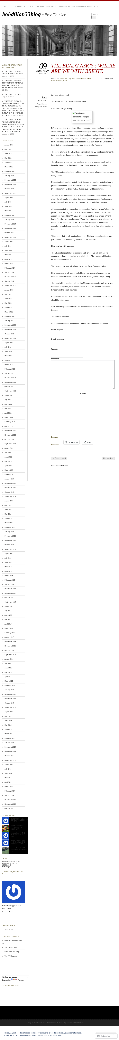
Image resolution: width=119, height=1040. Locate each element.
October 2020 (9, 439)
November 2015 (10, 698)
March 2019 (8, 523)
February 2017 (9, 633)
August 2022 (8, 343)
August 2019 (8, 501)
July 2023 (7, 294)
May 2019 (7, 514)
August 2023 (8, 290)
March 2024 (8, 263)
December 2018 (10, 536)
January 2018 (9, 584)
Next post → (108, 458)
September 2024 (10, 237)
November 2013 (10, 804)
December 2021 (10, 378)
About (6, 6)
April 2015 (7, 729)
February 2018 (9, 580)
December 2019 (10, 483)
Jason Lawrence (16, 825)
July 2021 (7, 400)
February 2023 (9, 316)
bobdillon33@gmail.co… (19, 840)
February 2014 (9, 791)
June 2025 (8, 206)
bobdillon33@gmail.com (69, 79)
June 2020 (8, 457)
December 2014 (10, 747)
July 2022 (7, 347)
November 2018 (10, 540)
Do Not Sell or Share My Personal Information (65, 1023)
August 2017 (8, 606)
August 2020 (8, 448)
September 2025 (10, 193)
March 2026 (8, 167)
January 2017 (9, 637)
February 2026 (9, 171)
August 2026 (8, 145)
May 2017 (7, 619)
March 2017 (8, 628)
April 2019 (7, 518)
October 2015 (9, 703)
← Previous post (59, 458)
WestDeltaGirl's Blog (11, 952)
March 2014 (8, 786)
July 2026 (7, 149)
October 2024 (9, 233)
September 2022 (10, 338)
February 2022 (9, 369)
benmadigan (15, 818)
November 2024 (10, 228)
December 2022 (10, 325)
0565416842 (6, 865)
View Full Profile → (8, 912)
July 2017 (7, 611)
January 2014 (9, 795)
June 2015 (8, 720)
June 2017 (8, 615)
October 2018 (9, 545)
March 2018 (8, 575)
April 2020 (7, 466)
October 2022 (9, 334)
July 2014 (7, 769)
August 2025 (8, 197)
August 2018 (8, 553)
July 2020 (7, 452)
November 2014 (10, 751)
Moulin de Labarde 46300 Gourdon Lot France (11, 862)
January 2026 (9, 176)
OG (12, 848)
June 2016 (8, 668)
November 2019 (10, 488)
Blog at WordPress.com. (37, 1023)
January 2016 (9, 690)
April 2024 (7, 259)
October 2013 (9, 808)
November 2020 (10, 435)
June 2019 (8, 510)
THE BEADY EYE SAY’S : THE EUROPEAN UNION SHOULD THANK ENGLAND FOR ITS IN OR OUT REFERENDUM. (56, 6)
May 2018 (7, 567)
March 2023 (8, 312)
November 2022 (10, 329)
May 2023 (7, 303)
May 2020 (7, 461)
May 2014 (7, 778)
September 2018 (10, 549)
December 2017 (10, 589)
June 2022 (8, 351)
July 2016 (7, 663)
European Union (41, 107)
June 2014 (8, 773)
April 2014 (7, 782)
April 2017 (7, 624)
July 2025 (7, 202)
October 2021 (9, 386)
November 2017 (10, 593)
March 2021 (8, 417)
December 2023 (10, 277)
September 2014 (10, 760)
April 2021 (7, 413)
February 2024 (9, 268)
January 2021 (9, 426)
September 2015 (10, 707)
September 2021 (10, 391)
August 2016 (8, 659)
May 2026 (7, 158)
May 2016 (7, 672)
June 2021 (8, 404)
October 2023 (9, 281)
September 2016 (10, 655)
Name (57, 330)
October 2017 (9, 597)
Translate (21, 980)
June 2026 (8, 154)
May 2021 (7, 408)
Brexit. (66, 81)
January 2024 (9, 272)
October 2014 (9, 756)
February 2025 (9, 215)
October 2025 (9, 189)
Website (54, 349)
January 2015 (9, 742)
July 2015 (7, 716)
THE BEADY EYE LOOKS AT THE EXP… (19, 820)
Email (57, 339)
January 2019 (9, 531)
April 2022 (7, 360)
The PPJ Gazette (10, 956)
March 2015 (8, 734)
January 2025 (9, 219)
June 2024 (8, 250)
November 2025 (10, 184)
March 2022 (8, 364)
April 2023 (7, 307)
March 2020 (8, 470)
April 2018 (7, 571)
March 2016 (8, 681)
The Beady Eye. (11, 985)
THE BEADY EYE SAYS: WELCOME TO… (18, 843)
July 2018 (7, 558)
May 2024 (7, 255)
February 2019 (9, 527)
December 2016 (10, 641)
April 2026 (7, 162)
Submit (83, 394)
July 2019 (7, 505)
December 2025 (10, 180)
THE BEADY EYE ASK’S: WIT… (17, 828)
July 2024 (7, 246)
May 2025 (7, 211)
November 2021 (10, 382)
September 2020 (10, 444)
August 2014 (8, 764)
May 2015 (7, 725)
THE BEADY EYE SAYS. (13, 94)
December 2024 (10, 224)
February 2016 (9, 685)
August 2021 (8, 395)
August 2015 (8, 712)
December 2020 (10, 430)
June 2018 (8, 562)
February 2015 (9, 738)
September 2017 (10, 602)
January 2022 (9, 373)
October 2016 (9, 650)
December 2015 (10, 694)
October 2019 (9, 492)
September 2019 (10, 496)
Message (55, 359)
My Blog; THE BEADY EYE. (12, 872)
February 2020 (9, 474)
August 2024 (8, 241)
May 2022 (7, 356)
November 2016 (10, 646)
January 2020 (9, 479)
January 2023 (9, 321)
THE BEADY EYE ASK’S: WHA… (18, 834)
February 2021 (9, 422)
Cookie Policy (57, 1036)
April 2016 (7, 677)
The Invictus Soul (10, 947)
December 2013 (10, 800)
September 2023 (10, 285)
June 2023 (8, 299)
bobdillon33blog (21, 14)
